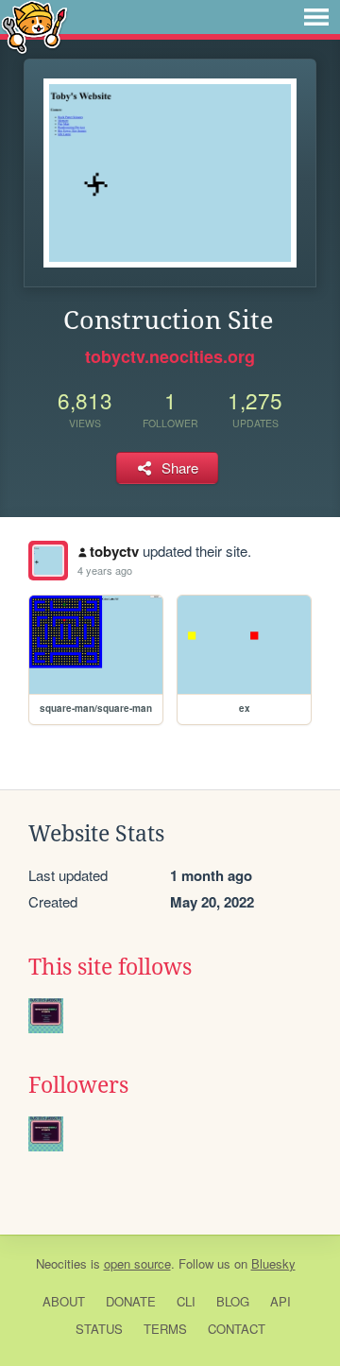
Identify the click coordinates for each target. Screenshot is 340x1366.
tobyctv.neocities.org (170, 356)
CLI (186, 1301)
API (280, 1301)
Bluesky (273, 1263)
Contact (236, 1329)
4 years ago (104, 570)
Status (99, 1329)
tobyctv (114, 551)
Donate (131, 1301)
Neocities (61, 1263)
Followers (78, 1085)
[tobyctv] (48, 561)
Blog (232, 1301)
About (63, 1301)
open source (137, 1263)
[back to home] (34, 26)
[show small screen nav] (316, 17)
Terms (165, 1329)
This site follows (110, 967)
